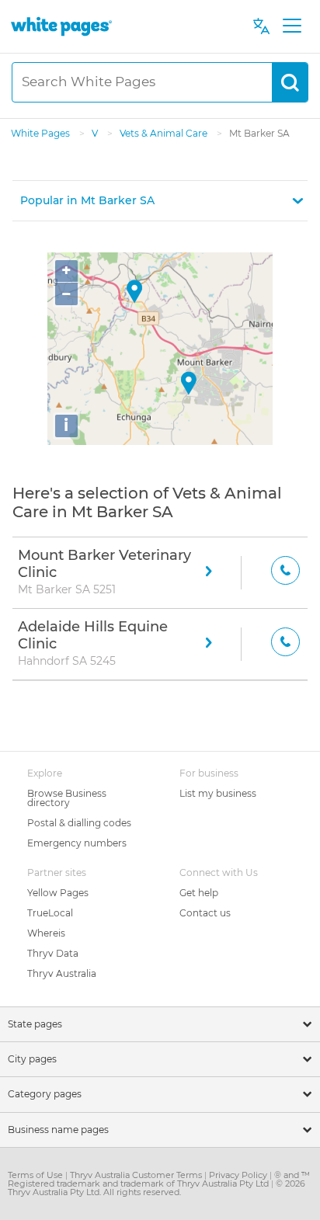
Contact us (205, 913)
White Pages (41, 133)
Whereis (46, 933)
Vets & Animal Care (165, 133)
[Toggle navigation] (291, 26)
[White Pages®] (61, 26)
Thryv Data (52, 953)
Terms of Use (36, 1175)
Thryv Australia (61, 973)
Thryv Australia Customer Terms (137, 1175)
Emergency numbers (77, 843)
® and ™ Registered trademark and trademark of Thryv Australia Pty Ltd (159, 1179)
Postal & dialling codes (79, 823)
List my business (217, 793)
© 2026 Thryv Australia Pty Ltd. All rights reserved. (156, 1187)
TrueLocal (50, 913)
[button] (160, 200)
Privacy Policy (239, 1175)
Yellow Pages (58, 892)
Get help (198, 892)
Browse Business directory (66, 797)
